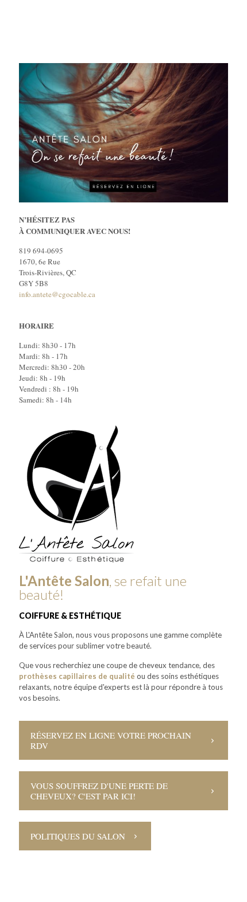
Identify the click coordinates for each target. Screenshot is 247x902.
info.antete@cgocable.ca (57, 294)
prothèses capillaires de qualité (77, 676)
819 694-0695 (41, 250)
